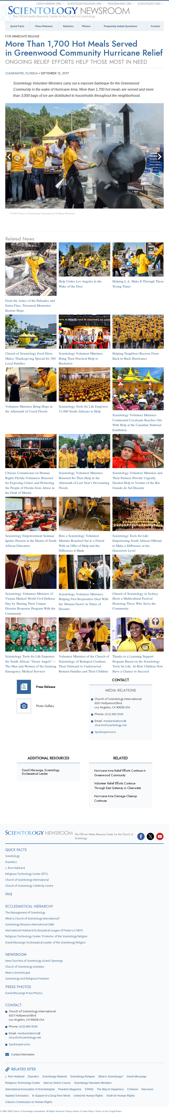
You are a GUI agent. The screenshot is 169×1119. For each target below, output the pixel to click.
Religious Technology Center (22, 1082)
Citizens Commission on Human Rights (28, 1102)
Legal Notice (116, 1111)
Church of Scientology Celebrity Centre (29, 886)
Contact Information (23, 1054)
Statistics (68, 26)
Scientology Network (54, 1076)
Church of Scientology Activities (24, 967)
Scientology (12, 856)
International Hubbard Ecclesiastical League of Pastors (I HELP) (44, 930)
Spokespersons (105, 732)
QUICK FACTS (16, 849)
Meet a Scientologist (17, 972)
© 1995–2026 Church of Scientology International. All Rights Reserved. (33, 1111)
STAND (89, 1089)
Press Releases (44, 26)
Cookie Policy (87, 1111)
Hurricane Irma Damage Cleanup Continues (115, 798)
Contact (155, 26)
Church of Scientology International (27, 880)
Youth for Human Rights (120, 1095)
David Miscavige (137, 1076)
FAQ (8, 894)
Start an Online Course (57, 1082)
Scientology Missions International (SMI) (29, 924)
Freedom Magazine (69, 1089)
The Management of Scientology (25, 912)
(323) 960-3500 (114, 714)
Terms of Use (102, 1111)
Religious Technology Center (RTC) (26, 874)
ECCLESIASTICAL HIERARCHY (29, 906)
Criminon (132, 1089)
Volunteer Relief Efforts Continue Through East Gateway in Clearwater (117, 785)
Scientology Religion (82, 1076)
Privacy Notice (72, 1111)
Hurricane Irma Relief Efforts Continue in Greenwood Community (120, 772)
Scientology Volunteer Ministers (93, 1082)
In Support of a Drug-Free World (51, 1095)
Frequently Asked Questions (120, 26)
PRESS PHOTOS (18, 986)
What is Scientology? (110, 1076)
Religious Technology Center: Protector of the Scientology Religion (46, 936)
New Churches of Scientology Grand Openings (34, 961)
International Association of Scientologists (30, 1089)
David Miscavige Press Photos (23, 993)
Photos (86, 26)
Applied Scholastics (17, 1095)
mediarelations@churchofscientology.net (111, 723)
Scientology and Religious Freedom (27, 978)
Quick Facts (17, 26)
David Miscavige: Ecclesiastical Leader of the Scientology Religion (45, 942)
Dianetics (11, 862)
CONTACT (13, 1005)
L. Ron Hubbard (15, 868)
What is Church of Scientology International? (32, 918)
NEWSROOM (15, 954)
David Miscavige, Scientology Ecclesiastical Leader (40, 772)
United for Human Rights (88, 1095)
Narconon (147, 1089)
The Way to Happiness (110, 1089)
